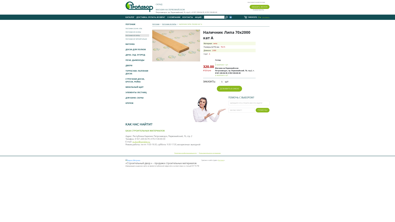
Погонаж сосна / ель (133, 28)
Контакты (187, 17)
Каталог (129, 17)
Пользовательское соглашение (210, 153)
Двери (128, 65)
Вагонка (130, 44)
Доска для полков (135, 49)
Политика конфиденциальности (185, 153)
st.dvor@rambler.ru (141, 141)
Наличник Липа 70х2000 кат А (190, 24)
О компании (173, 17)
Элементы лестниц (136, 92)
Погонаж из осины (133, 32)
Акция (198, 17)
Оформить (266, 17)
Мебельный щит (134, 87)
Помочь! (262, 110)
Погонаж (130, 24)
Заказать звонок (259, 7)
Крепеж (129, 103)
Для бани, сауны (134, 98)
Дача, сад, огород (135, 55)
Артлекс (221, 160)
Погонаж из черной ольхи (136, 39)
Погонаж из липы (132, 35)
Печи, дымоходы (134, 60)
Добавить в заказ (229, 88)
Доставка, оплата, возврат (150, 17)
